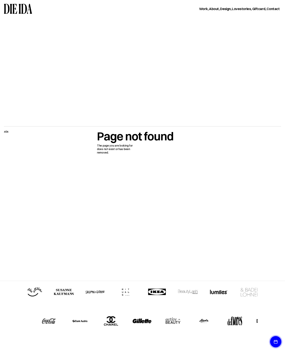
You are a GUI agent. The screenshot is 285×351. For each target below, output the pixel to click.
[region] (142, 306)
